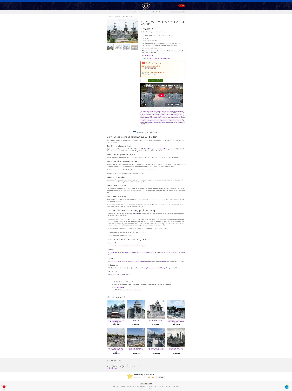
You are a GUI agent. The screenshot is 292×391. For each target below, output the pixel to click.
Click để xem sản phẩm (150, 68)
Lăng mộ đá (147, 109)
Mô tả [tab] (134, 132)
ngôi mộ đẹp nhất (167, 120)
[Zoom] (108, 41)
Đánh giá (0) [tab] (140, 132)
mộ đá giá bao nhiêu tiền (179, 117)
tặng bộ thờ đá (155, 66)
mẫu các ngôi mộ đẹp (159, 114)
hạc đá (123, 274)
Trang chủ (133, 12)
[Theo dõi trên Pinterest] (181, 1)
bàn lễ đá (117, 261)
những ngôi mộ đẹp (162, 122)
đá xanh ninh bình (146, 112)
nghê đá (119, 274)
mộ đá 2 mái (121, 252)
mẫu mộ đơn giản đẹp (160, 117)
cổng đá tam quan (149, 268)
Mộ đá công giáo (128, 17)
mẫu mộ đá (167, 114)
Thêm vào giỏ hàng (155, 80)
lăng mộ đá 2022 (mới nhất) (156, 320)
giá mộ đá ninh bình (170, 112)
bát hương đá (141, 261)
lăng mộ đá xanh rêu (127, 246)
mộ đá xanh (166, 119)
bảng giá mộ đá (157, 111)
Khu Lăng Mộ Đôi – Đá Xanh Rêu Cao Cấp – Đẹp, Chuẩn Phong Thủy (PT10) (176, 321)
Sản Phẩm (139, 12)
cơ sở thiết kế (137, 213)
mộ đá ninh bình (152, 119)
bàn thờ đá (111, 261)
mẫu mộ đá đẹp (173, 114)
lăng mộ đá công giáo (139, 246)
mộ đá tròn (167, 252)
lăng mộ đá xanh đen (116, 246)
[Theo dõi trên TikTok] (175, 1)
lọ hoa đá (134, 261)
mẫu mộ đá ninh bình (161, 116)
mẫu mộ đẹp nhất (152, 117)
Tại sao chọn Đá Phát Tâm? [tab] (152, 132)
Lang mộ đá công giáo (155, 109)
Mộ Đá (118, 17)
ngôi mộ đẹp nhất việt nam (176, 120)
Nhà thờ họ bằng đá (113, 268)
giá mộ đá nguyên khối (160, 112)
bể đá (161, 268)
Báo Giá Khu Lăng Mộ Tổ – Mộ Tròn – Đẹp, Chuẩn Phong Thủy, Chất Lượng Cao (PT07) (116, 321)
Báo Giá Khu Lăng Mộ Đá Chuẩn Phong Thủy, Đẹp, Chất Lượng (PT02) (156, 350)
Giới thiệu (154, 12)
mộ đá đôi (153, 252)
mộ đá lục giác (174, 252)
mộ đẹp (180, 119)
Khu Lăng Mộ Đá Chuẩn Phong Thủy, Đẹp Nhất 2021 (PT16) (176, 349)
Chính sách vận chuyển (164, 386)
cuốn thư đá (148, 261)
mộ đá (167, 117)
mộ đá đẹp (171, 117)
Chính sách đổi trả (151, 386)
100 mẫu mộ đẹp (146, 111)
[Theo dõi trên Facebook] (174, 1)
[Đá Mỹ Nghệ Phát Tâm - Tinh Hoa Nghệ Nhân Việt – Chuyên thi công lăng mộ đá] (146, 6)
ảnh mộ (151, 111)
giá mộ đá (153, 112)
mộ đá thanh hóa (160, 119)
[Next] (135, 31)
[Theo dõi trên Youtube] (184, 1)
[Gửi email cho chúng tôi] (178, 1)
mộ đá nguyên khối (144, 119)
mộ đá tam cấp (146, 252)
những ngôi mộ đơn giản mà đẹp (174, 122)
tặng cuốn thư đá (159, 72)
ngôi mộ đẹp (160, 120)
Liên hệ (160, 12)
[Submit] (183, 12)
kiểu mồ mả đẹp (147, 114)
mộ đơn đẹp (149, 120)
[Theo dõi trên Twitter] (177, 1)
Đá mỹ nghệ (169, 111)
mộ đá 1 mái (113, 252)
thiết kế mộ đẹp (145, 123)
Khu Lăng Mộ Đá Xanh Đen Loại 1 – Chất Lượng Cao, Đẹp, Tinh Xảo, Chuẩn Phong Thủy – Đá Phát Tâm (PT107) (116, 350)
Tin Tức (149, 12)
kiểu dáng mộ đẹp (178, 112)
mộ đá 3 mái (128, 252)
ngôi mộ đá (154, 120)
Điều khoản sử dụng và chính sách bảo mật (124, 386)
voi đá (114, 274)
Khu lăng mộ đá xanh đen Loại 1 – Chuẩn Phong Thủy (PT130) (136, 349)
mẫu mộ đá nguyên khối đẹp (151, 116)
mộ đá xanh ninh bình (174, 119)
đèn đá (129, 261)
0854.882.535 (149, 55)
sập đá (165, 268)
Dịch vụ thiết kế (141, 386)
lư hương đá (123, 261)
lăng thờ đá (163, 261)
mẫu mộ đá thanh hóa (171, 116)
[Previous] (109, 31)
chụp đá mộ (163, 111)
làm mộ (153, 114)
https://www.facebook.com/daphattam (159, 58)
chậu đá (157, 268)
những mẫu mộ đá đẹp (153, 122)
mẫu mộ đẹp (179, 116)
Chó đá (110, 274)
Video (144, 12)
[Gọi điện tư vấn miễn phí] (180, 1)
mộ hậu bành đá (136, 252)
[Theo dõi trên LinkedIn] (182, 1)
